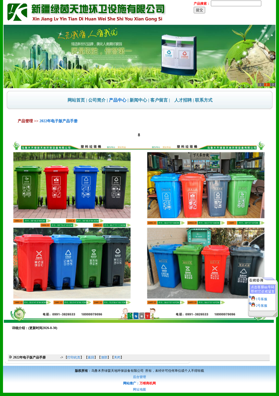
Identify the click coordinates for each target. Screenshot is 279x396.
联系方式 (204, 100)
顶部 (104, 357)
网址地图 (139, 389)
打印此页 (73, 357)
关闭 (117, 357)
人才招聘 (183, 100)
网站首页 (76, 100)
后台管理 (139, 377)
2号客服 (261, 306)
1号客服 (261, 299)
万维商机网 (148, 383)
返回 (91, 357)
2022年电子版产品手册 (59, 121)
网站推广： (131, 383)
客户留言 (159, 100)
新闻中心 (138, 100)
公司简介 (97, 100)
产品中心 (117, 100)
